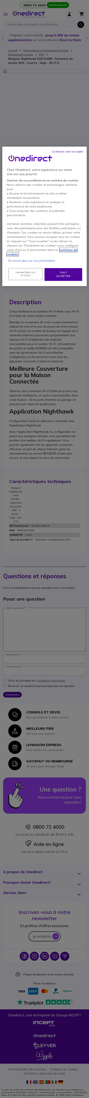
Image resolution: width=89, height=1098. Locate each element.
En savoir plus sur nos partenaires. (32, 260)
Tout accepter (63, 274)
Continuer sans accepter (68, 151)
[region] (44, 216)
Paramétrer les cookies (25, 274)
